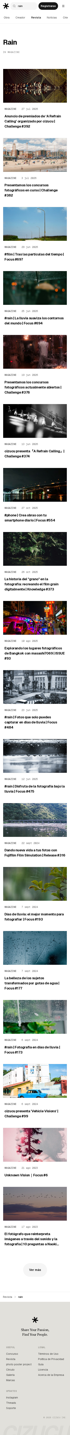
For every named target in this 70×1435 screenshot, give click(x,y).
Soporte (11, 1408)
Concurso (12, 1353)
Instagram (12, 1397)
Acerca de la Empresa (51, 1375)
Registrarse (48, 6)
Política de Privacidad (51, 1359)
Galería (10, 1375)
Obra (7, 17)
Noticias (52, 17)
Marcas (10, 1380)
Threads (11, 1402)
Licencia (43, 1369)
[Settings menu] (63, 6)
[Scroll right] (67, 17)
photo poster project (19, 1364)
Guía (40, 1364)
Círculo (10, 1369)
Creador (20, 17)
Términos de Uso (48, 1353)
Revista (36, 17)
